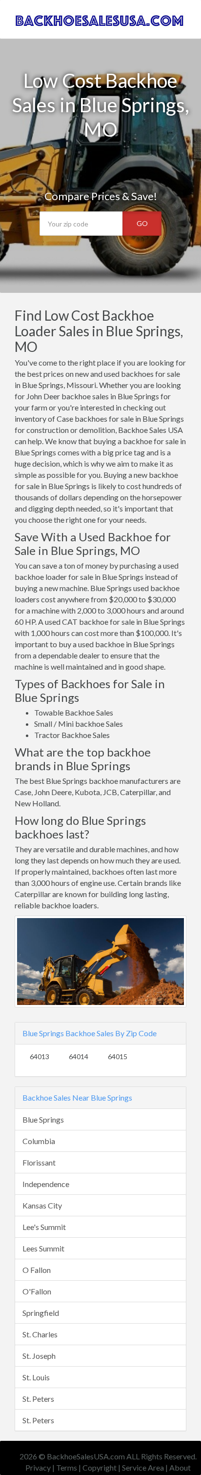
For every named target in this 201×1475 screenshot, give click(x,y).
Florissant (39, 1162)
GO (142, 223)
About (180, 1467)
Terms (66, 1467)
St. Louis (36, 1377)
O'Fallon (36, 1291)
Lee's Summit (44, 1226)
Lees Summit (43, 1248)
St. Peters (38, 1398)
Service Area (143, 1467)
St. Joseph (39, 1355)
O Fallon (36, 1269)
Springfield (40, 1312)
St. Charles (40, 1334)
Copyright (99, 1467)
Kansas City (42, 1205)
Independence (45, 1183)
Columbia (38, 1141)
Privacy (38, 1467)
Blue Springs (43, 1119)
